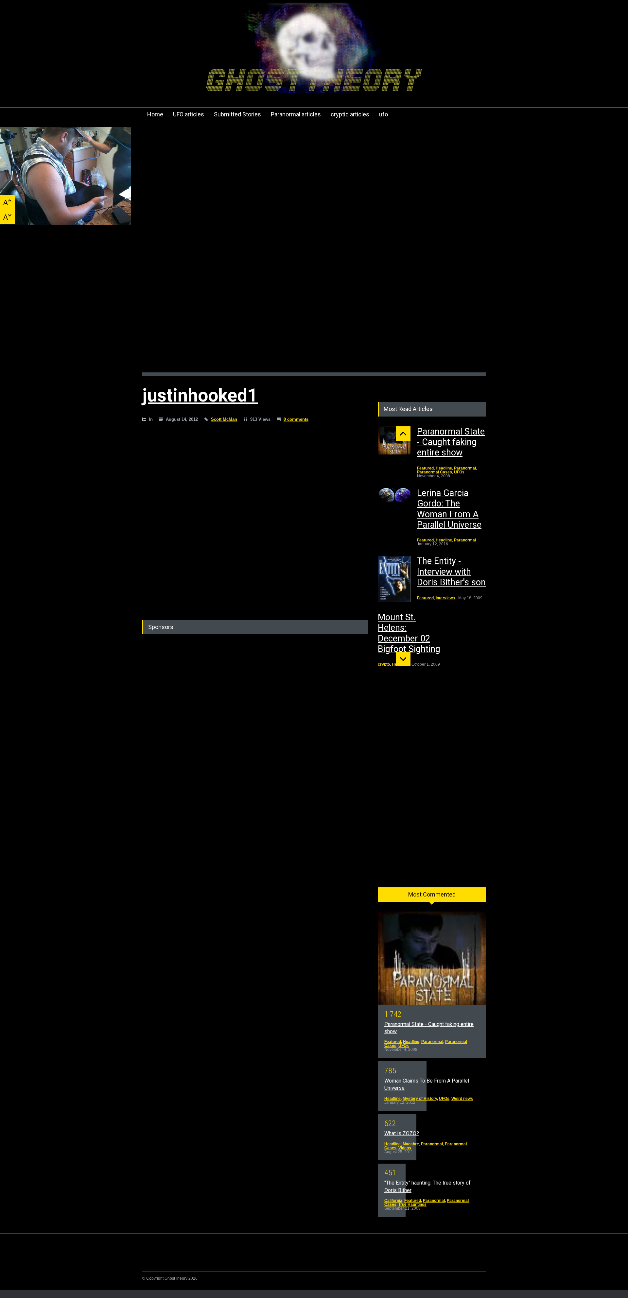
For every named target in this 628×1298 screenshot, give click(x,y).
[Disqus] (255, 521)
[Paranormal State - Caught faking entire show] (394, 440)
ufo (383, 114)
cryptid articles (350, 114)
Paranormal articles (296, 114)
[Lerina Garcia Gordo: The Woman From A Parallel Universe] (394, 496)
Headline (444, 468)
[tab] (432, 896)
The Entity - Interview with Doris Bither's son (451, 572)
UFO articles (188, 114)
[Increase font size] (7, 202)
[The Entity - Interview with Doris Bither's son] (394, 579)
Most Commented (432, 894)
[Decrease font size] (7, 217)
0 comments (296, 419)
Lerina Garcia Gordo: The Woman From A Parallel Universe (449, 509)
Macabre (411, 1144)
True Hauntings (412, 1204)
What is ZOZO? (401, 1133)
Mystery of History (420, 1098)
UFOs (459, 472)
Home (155, 114)
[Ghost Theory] (314, 82)
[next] (403, 659)
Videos (404, 1148)
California (393, 1200)
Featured (425, 468)
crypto (384, 664)
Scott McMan (224, 419)
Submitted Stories (237, 114)
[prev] (403, 433)
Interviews (445, 598)
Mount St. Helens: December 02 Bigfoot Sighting (409, 633)
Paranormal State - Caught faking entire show (451, 442)
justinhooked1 (200, 395)
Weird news (462, 1098)
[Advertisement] (314, 305)
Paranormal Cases (434, 472)
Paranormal (465, 468)
